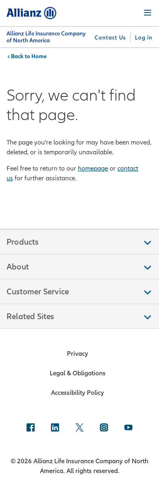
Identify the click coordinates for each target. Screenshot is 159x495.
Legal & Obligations (78, 373)
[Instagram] (104, 428)
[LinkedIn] (55, 428)
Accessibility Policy (77, 392)
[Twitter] (79, 428)
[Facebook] (30, 428)
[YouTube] (128, 428)
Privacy (77, 353)
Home (38, 56)
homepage (93, 168)
